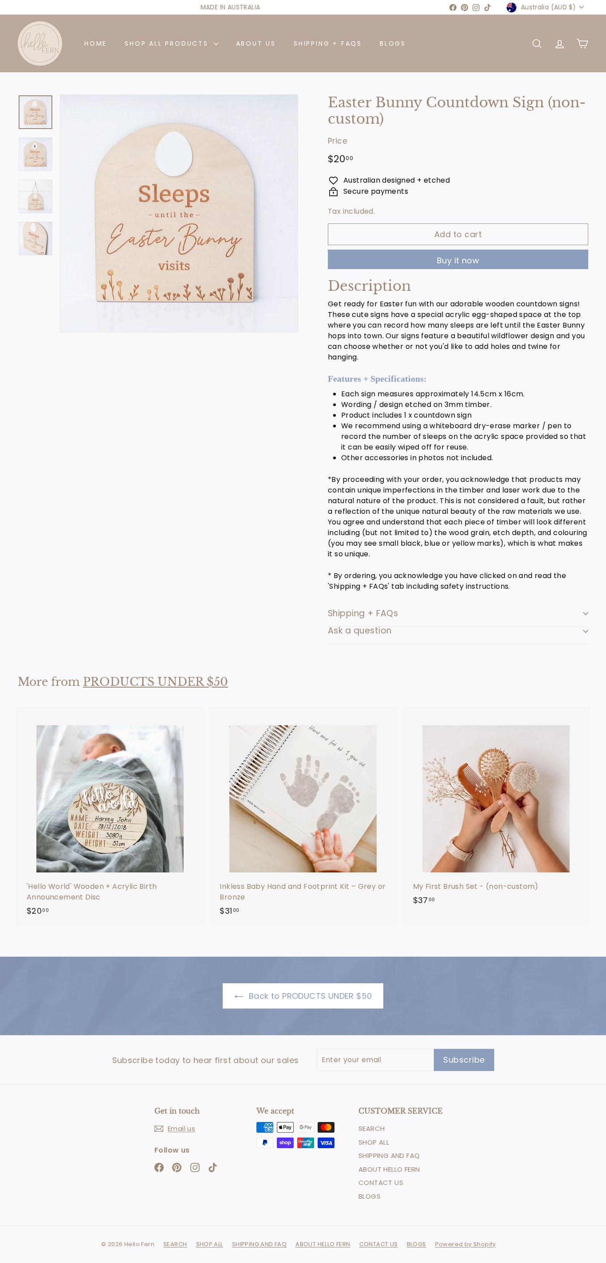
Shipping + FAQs (363, 613)
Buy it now (458, 260)
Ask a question (360, 631)
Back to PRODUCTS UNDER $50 (309, 995)
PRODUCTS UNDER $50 (155, 682)
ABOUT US (256, 43)
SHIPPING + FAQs (328, 43)
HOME (95, 43)
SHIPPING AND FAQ (389, 1155)
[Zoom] (179, 213)
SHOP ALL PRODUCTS (168, 43)
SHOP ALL (373, 1142)
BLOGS (393, 43)
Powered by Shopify (465, 1244)
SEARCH (371, 1128)
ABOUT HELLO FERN (389, 1169)
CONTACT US (380, 1182)
